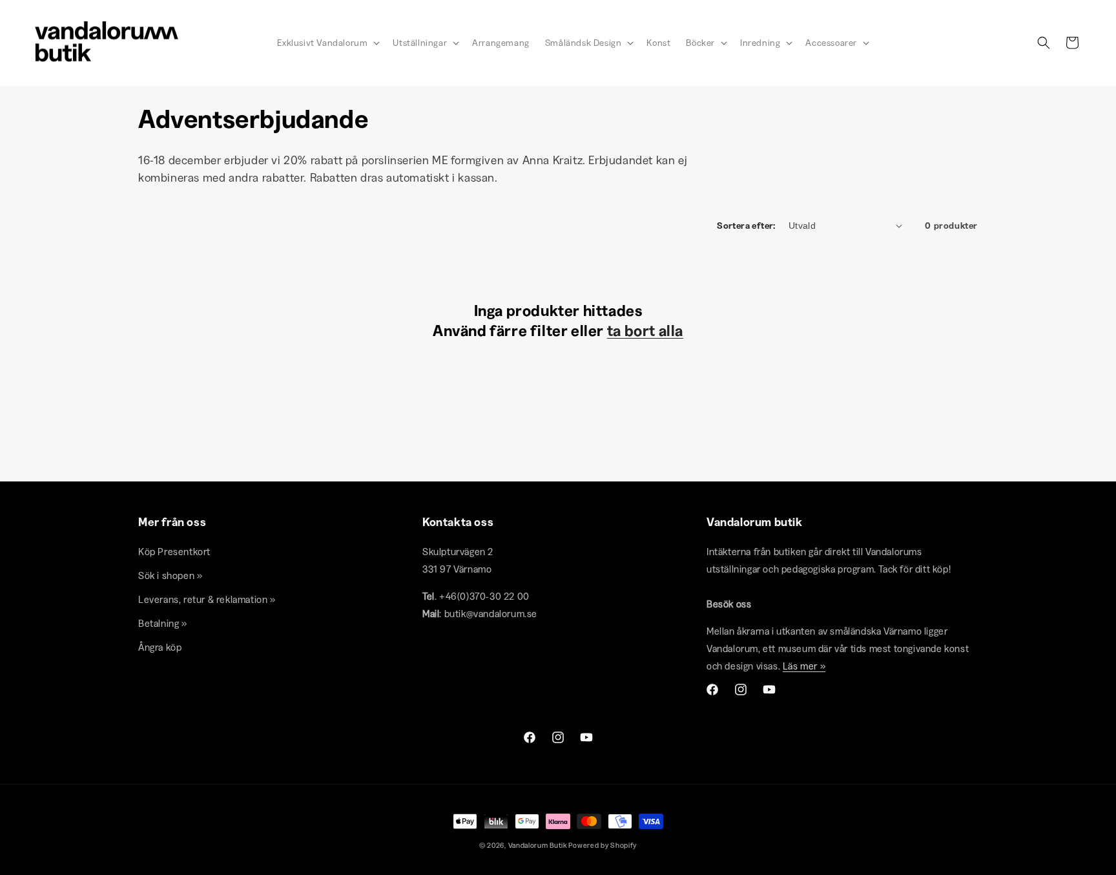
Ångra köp (159, 648)
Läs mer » (804, 666)
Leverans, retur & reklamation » (207, 600)
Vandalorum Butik (537, 845)
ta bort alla (645, 330)
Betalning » (162, 624)
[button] (327, 42)
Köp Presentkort (174, 552)
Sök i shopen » (170, 576)
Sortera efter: (746, 225)
